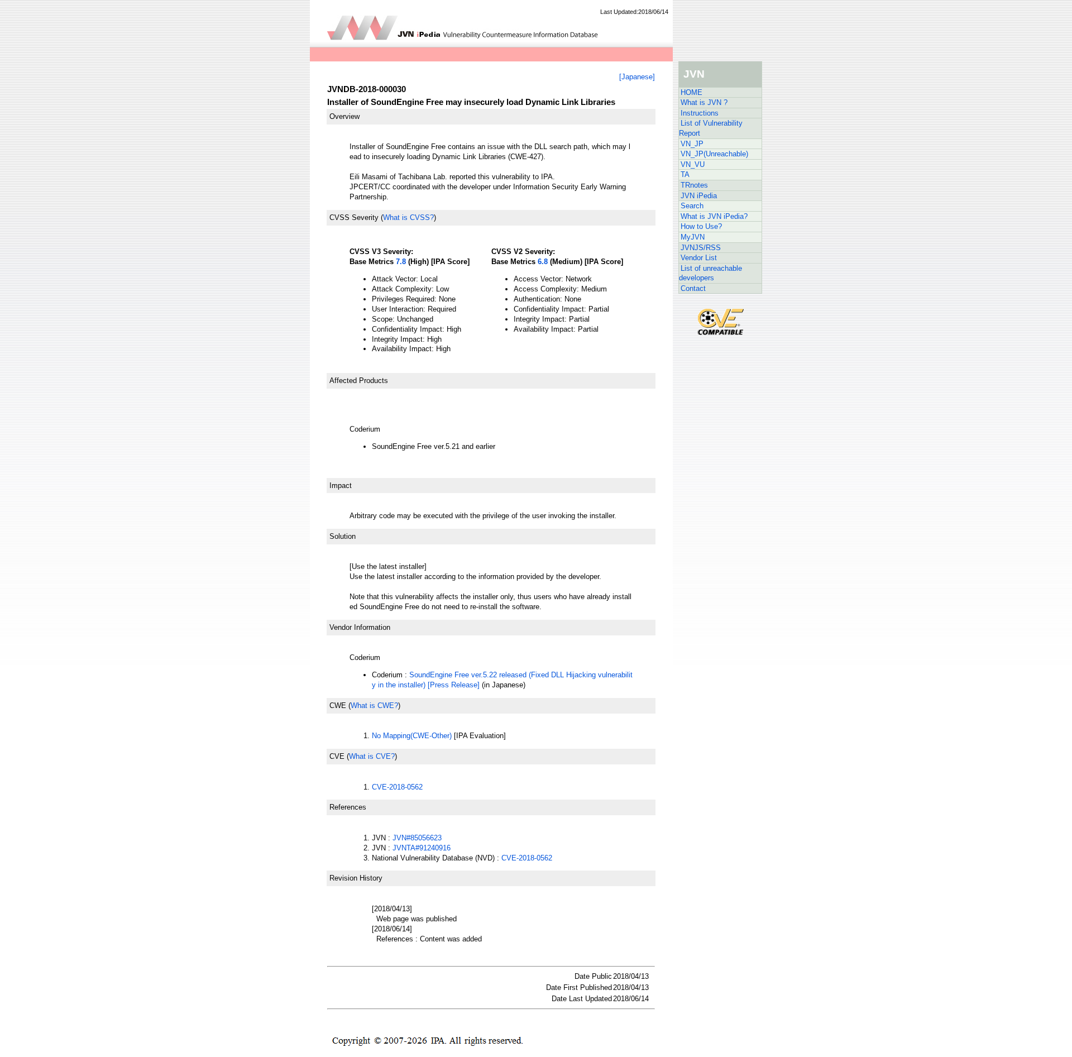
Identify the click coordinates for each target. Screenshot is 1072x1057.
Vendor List (699, 258)
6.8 (543, 261)
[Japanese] (637, 77)
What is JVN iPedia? (714, 216)
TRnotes (694, 185)
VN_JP (692, 144)
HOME (691, 92)
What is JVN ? (704, 102)
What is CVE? (372, 756)
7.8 (401, 261)
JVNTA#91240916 (422, 848)
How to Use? (701, 226)
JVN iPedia (699, 196)
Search (692, 206)
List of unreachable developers (710, 273)
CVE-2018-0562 (397, 787)
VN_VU (693, 164)
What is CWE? (374, 705)
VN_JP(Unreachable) (714, 154)
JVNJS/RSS (701, 247)
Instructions (700, 113)
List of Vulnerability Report (711, 128)
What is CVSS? (408, 217)
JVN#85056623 (417, 838)
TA (685, 174)
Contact (693, 288)
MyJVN (693, 237)
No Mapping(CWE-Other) (412, 735)
